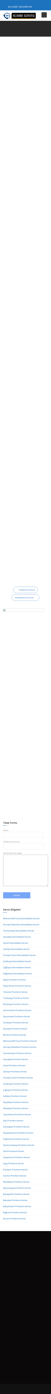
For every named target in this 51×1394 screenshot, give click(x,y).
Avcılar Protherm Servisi (14, 1218)
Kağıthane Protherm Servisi (16, 1139)
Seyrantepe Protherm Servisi (16, 1016)
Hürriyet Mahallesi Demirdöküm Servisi (21, 924)
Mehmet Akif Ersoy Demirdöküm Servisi (21, 918)
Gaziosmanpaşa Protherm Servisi (18, 1145)
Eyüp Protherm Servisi (13, 1163)
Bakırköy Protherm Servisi (15, 1200)
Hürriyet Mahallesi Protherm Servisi (19, 1047)
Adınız (5, 830)
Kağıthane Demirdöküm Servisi (17, 973)
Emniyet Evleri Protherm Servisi (18, 1077)
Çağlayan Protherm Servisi (15, 1090)
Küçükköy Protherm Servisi (15, 1102)
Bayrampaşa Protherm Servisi (17, 1188)
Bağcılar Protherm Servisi (15, 1212)
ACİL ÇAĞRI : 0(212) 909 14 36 (20, 6)
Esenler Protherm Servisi (14, 1175)
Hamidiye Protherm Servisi (15, 1059)
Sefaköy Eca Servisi (27, 590)
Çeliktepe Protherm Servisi (15, 1083)
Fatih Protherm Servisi (13, 1151)
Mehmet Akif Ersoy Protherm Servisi (20, 1041)
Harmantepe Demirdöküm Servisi (18, 930)
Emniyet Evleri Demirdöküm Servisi (19, 955)
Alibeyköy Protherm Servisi (15, 1108)
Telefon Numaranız (11, 841)
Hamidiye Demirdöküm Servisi (17, 936)
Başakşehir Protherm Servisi (16, 1194)
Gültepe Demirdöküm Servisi (16, 949)
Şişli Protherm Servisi (13, 1120)
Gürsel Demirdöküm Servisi (15, 943)
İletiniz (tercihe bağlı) (12, 853)
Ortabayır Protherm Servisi (15, 1022)
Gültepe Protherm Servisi (15, 1071)
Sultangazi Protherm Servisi (16, 1126)
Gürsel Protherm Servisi (14, 1065)
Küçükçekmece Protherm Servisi (18, 1132)
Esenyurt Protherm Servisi (15, 1169)
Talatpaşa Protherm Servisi (16, 998)
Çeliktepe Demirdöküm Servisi (17, 961)
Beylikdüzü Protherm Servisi (16, 1181)
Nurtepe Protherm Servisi (15, 1028)
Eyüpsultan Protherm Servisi (16, 1157)
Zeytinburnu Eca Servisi (24, 597)
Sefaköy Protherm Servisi (15, 1096)
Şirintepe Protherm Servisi (15, 1004)
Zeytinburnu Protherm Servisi (17, 1114)
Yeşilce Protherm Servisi (14, 979)
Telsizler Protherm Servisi (15, 992)
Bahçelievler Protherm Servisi (17, 1206)
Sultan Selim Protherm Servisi (17, 1010)
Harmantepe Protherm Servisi (17, 1053)
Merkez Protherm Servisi (14, 1034)
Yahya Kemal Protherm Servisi (17, 985)
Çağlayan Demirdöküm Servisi (17, 967)
